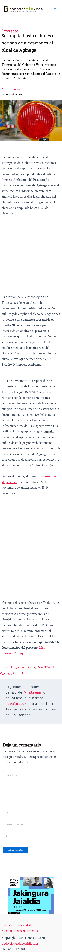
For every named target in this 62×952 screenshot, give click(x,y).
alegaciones (18, 667)
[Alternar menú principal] (55, 8)
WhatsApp (32, 693)
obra (31, 667)
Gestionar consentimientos (20, 930)
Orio (40, 667)
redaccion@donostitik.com (20, 943)
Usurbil (18, 673)
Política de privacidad (16, 925)
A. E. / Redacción (11, 89)
